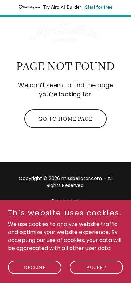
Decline (35, 267)
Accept (96, 267)
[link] (65, 32)
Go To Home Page (65, 119)
